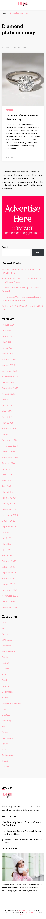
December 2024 (10, 440)
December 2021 (10, 590)
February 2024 (9, 497)
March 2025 (7, 422)
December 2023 (10, 509)
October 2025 (8, 382)
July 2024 (6, 469)
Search (5, 247)
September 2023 (10, 526)
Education (6, 645)
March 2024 (7, 492)
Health (5, 697)
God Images (7, 691)
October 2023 (8, 520)
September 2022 (10, 572)
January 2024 (8, 503)
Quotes (5, 732)
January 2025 (8, 434)
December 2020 (10, 607)
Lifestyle (6, 714)
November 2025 (10, 376)
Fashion (9, 110)
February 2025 (9, 428)
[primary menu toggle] (3, 5)
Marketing (6, 720)
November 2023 (10, 515)
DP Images (7, 640)
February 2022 (9, 578)
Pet (3, 726)
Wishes (5, 766)
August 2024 (8, 463)
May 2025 (7, 411)
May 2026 (7, 342)
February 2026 (9, 359)
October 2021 (8, 601)
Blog (4, 628)
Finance (5, 668)
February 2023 (9, 561)
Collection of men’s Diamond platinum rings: (22, 117)
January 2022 (8, 584)
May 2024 (7, 480)
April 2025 (7, 417)
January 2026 (8, 365)
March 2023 (7, 555)
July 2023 (6, 538)
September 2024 (10, 457)
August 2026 (8, 324)
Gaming (5, 680)
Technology (7, 755)
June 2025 (7, 405)
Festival (5, 663)
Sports (5, 743)
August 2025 (8, 394)
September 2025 (10, 388)
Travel (5, 761)
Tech (4, 749)
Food (4, 674)
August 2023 (8, 532)
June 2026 (7, 336)
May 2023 (7, 544)
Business (6, 634)
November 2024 (10, 445)
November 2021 (10, 595)
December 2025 (10, 371)
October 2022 (8, 567)
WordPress (24, 914)
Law (4, 709)
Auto (4, 622)
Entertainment (8, 651)
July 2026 (6, 330)
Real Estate (7, 738)
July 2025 (6, 399)
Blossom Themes (29, 912)
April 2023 (7, 549)
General (5, 686)
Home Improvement (11, 703)
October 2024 (8, 451)
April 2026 (7, 347)
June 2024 (7, 474)
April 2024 (7, 486)
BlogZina (22, 910)
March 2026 (7, 353)
